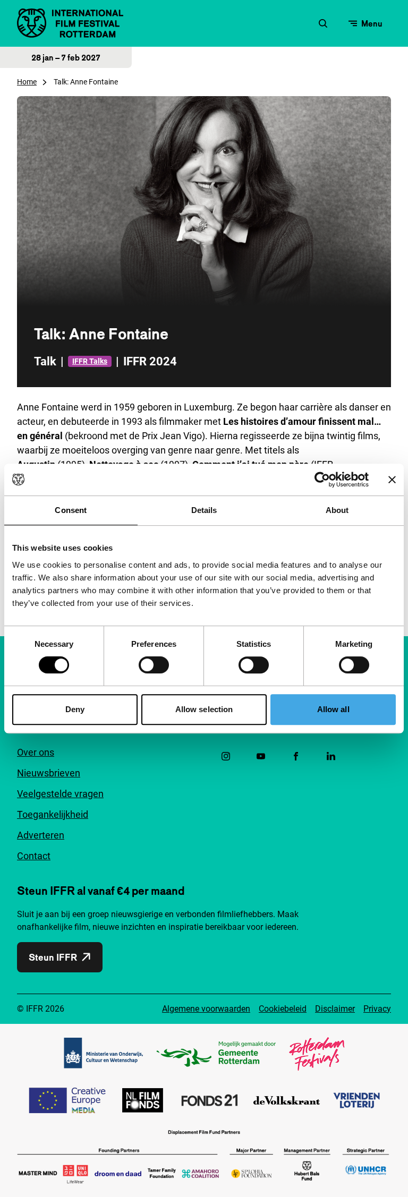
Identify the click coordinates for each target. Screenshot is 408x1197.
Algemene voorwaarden (206, 1009)
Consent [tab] (71, 510)
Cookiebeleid (283, 1009)
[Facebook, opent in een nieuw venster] (296, 756)
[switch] (154, 664)
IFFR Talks (89, 361)
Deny (74, 709)
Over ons (35, 752)
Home (27, 82)
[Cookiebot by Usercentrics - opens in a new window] (322, 480)
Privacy (377, 1009)
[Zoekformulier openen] (323, 23)
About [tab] (337, 510)
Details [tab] (204, 510)
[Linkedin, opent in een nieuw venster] (331, 756)
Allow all (333, 709)
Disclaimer (335, 1009)
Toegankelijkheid (52, 814)
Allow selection (204, 709)
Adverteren (40, 835)
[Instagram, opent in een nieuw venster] (225, 756)
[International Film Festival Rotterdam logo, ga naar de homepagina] (70, 23)
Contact (33, 855)
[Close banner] (392, 479)
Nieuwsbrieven (48, 773)
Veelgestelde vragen (60, 793)
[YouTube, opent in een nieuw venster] (261, 756)
